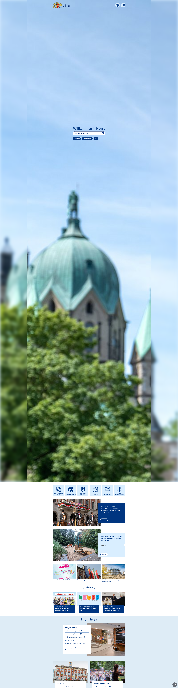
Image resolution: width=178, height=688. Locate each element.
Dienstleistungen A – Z (73, 631)
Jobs (96, 138)
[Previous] (53, 545)
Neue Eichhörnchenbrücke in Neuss (110, 537)
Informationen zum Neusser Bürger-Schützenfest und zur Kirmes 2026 (110, 510)
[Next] (125, 545)
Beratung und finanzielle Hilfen (76, 643)
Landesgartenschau (87, 138)
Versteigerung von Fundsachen (85, 580)
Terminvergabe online (73, 634)
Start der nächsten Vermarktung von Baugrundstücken (111, 580)
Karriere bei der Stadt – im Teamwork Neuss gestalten (62, 609)
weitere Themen (71, 648)
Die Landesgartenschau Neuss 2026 (88, 609)
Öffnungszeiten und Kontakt (75, 637)
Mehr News (89, 587)
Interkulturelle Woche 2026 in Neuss (63, 580)
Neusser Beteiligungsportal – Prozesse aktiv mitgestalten (112, 609)
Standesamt (70, 640)
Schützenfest (77, 138)
